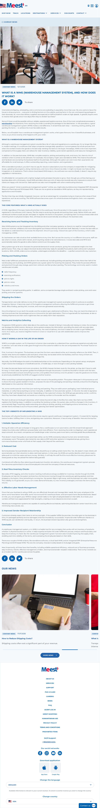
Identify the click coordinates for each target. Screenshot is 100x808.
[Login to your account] (96, 7)
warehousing (7, 123)
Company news (10, 22)
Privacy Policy (50, 723)
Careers (50, 696)
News (50, 701)
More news (48, 655)
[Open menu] (92, 7)
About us (50, 679)
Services (50, 683)
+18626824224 (45, 742)
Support (50, 688)
